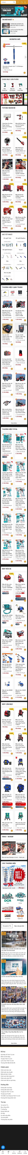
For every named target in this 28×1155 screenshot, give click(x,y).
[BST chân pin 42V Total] (14, 11)
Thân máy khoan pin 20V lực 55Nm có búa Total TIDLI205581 (7, 501)
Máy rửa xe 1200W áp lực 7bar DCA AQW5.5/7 (7, 641)
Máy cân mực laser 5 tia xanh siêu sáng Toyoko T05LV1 (7, 746)
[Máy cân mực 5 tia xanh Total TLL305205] (7, 816)
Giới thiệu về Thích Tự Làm (7, 1054)
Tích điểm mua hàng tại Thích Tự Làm (10, 1096)
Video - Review (7, 837)
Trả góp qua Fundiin (6, 1094)
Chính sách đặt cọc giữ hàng (8, 1080)
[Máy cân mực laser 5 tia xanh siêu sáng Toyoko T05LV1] (7, 738)
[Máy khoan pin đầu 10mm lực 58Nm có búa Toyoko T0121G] (20, 211)
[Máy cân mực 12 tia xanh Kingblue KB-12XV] (7, 788)
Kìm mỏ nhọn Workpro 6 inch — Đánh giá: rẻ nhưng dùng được (14, 857)
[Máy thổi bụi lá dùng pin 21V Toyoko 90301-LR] (20, 141)
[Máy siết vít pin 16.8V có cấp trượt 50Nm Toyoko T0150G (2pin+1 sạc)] (7, 211)
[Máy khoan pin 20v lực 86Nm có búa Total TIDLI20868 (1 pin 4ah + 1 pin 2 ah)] (7, 518)
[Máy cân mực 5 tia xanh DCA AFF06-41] (20, 816)
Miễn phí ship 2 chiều (6, 1074)
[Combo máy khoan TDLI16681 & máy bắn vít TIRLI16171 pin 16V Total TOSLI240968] (7, 466)
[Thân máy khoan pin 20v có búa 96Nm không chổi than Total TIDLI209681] (20, 518)
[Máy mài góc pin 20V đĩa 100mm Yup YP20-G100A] (20, 403)
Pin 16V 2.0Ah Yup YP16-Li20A (20, 360)
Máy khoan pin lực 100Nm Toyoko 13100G (7, 196)
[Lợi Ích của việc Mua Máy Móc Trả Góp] (6, 31)
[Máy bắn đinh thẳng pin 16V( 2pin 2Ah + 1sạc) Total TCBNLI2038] (20, 438)
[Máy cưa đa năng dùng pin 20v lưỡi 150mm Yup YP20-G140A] (7, 403)
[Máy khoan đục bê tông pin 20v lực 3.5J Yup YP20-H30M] (7, 377)
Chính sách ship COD (6, 1078)
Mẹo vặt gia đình (5, 1107)
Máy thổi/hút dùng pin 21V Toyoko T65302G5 (20, 125)
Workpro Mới (14, 39)
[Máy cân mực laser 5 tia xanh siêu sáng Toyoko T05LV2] (20, 738)
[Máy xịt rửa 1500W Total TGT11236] (7, 609)
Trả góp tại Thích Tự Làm (7, 1091)
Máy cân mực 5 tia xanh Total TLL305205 (7, 824)
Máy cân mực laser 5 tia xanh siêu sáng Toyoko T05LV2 (20, 746)
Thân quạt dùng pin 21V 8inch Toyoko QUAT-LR (7, 149)
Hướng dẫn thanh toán (6, 1089)
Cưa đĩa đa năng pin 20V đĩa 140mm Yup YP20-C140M (19, 313)
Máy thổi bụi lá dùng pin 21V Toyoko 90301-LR (20, 149)
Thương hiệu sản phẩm (7, 1119)
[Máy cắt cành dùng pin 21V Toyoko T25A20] (20, 164)
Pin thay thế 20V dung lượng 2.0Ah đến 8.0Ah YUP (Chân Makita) (7, 361)
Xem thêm (14, 423)
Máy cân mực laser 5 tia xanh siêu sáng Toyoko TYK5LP (20, 722)
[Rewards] (3, 1147)
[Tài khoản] (25, 2)
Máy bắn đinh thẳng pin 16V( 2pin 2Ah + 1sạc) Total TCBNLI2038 (20, 447)
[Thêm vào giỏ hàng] (25, 73)
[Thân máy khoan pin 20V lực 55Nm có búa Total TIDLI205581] (7, 492)
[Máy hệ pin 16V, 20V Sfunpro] (12, 99)
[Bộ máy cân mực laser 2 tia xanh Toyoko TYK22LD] (7, 713)
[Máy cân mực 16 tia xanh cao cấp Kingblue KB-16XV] (20, 788)
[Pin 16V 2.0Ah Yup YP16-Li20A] (20, 353)
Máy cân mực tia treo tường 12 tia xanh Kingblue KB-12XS (7, 771)
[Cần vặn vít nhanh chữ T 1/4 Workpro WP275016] (14, 54)
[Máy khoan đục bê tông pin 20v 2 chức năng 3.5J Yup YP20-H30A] (7, 304)
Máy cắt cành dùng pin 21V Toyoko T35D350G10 (6, 173)
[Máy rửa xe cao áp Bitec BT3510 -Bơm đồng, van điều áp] (20, 634)
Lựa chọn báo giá (21, 128)
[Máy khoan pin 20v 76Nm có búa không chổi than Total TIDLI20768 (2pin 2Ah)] (20, 492)
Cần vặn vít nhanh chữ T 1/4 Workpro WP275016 (13, 67)
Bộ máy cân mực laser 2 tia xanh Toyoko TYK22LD (7, 721)
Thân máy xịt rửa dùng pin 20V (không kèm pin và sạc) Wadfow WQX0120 (20, 667)
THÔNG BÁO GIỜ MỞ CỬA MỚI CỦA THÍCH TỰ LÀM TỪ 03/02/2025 (13, 949)
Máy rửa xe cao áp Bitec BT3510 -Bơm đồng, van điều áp (20, 642)
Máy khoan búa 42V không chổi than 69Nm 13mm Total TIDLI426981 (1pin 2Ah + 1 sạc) (20, 554)
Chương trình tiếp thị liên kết (8, 1063)
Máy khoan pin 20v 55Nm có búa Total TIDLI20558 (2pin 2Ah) (20, 475)
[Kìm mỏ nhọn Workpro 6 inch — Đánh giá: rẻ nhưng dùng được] (14, 848)
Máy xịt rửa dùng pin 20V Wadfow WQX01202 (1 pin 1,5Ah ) (7, 667)
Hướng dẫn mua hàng (6, 1087)
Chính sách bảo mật (6, 1070)
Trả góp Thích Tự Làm (6, 1058)
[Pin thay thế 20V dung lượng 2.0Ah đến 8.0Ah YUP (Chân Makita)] (7, 353)
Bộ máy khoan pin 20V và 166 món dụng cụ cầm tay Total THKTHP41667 (7, 448)
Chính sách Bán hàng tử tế (7, 1076)
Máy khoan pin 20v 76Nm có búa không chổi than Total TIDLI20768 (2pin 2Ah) (20, 502)
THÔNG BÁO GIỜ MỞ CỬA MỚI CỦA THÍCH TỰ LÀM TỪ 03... (17, 24)
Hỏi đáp (3, 1113)
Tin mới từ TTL (4, 1105)
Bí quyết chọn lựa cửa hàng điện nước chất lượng (13, 1005)
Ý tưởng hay (4, 1109)
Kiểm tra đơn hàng (5, 1056)
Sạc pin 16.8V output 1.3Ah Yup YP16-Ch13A (20, 336)
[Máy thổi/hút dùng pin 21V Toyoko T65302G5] (20, 117)
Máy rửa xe (6, 569)
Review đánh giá (5, 1111)
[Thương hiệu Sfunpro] (14, 877)
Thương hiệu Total (9, 429)
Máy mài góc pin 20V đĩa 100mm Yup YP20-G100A (20, 411)
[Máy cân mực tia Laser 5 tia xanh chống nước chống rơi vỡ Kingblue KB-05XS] (20, 762)
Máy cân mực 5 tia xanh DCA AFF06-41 (20, 824)
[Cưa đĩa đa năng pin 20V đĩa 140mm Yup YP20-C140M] (20, 304)
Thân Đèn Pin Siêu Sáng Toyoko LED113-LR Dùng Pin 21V (7, 126)
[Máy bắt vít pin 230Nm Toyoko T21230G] (20, 188)
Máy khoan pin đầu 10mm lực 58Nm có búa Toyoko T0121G (20, 220)
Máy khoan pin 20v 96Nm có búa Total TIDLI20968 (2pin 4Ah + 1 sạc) (7, 553)
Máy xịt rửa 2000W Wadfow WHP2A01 (7, 691)
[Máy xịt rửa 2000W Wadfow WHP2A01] (7, 684)
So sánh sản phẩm (5, 1115)
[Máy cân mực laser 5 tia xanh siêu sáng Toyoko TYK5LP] (20, 713)
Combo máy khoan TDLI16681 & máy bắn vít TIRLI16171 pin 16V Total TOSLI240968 (7, 476)
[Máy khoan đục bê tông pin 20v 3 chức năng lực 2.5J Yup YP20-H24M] (20, 377)
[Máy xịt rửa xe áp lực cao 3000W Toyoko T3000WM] (7, 578)
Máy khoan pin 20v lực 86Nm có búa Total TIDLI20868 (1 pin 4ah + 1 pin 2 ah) (7, 528)
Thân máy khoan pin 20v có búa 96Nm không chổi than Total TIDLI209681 (20, 528)
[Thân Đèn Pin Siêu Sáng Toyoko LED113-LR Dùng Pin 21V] (7, 117)
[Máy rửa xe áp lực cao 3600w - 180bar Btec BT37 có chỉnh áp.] (20, 578)
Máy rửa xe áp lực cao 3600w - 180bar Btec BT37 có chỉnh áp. (20, 587)
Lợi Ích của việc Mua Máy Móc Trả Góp (16, 30)
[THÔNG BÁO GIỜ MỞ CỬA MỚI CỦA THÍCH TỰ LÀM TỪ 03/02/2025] (6, 25)
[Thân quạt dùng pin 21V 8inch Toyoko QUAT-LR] (7, 141)
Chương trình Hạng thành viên (8, 1098)
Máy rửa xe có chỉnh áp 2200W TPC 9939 (19, 617)
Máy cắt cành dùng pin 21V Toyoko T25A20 (19, 172)
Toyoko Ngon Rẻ (8, 108)
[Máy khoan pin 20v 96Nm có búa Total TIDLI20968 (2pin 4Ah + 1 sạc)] (7, 544)
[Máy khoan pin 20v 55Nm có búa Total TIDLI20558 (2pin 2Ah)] (20, 466)
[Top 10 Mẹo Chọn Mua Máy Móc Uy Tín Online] (14, 1022)
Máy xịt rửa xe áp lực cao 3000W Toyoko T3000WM (7, 586)
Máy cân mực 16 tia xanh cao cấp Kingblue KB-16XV (20, 796)
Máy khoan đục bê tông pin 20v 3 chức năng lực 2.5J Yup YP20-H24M (20, 387)
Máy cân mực (7, 704)
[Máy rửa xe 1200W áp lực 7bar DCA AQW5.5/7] (7, 634)
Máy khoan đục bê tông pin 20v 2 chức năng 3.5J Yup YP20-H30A (7, 313)
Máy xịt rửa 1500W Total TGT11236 (7, 616)
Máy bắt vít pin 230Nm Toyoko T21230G (19, 196)
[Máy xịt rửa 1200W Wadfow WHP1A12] (20, 684)
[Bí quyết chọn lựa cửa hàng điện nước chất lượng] (14, 994)
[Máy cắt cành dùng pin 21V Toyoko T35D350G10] (7, 164)
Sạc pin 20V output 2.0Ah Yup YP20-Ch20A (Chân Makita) (7, 337)
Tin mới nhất (7, 20)
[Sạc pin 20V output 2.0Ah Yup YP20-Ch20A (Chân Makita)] (7, 329)
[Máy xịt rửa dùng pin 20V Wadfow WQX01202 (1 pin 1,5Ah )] (7, 658)
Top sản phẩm (4, 1117)
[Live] (21, 2)
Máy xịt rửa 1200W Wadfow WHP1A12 (20, 691)
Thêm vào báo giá (8, 70)
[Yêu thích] (18, 2)
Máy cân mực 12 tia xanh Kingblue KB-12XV (7, 796)
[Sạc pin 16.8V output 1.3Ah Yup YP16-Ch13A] (20, 329)
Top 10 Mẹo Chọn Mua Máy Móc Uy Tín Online (12, 1032)
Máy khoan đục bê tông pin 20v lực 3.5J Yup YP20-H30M (7, 386)
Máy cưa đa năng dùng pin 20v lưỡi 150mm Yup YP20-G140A (7, 412)
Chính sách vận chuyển (7, 1072)
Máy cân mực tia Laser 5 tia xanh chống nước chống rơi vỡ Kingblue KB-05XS (20, 771)
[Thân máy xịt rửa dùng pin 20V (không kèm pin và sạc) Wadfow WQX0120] (20, 658)
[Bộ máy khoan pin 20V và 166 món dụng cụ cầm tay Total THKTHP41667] (7, 438)
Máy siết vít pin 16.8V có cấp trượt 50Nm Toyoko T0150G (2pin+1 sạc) (7, 220)
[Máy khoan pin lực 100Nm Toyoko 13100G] (7, 188)
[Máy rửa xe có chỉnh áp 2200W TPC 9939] (20, 609)
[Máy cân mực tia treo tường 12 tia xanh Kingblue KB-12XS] (7, 762)
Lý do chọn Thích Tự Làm (7, 1060)
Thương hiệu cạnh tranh (12, 287)
